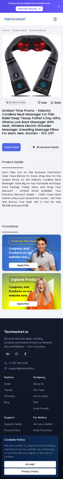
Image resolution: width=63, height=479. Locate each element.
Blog (6, 402)
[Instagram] (16, 353)
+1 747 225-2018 (18, 363)
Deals (7, 383)
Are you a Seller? (43, 424)
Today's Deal (19, 30)
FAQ (35, 402)
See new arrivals (27, 8)
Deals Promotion (42, 430)
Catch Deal (11, 147)
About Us (38, 383)
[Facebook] (25, 353)
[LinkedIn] (7, 353)
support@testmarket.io (22, 368)
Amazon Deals (37, 30)
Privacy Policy (12, 430)
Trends (8, 389)
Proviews (9, 396)
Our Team (39, 389)
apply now (23, 265)
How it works (40, 396)
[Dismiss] (58, 6)
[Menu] (55, 19)
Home (5, 30)
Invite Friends (41, 408)
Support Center (13, 424)
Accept (30, 464)
